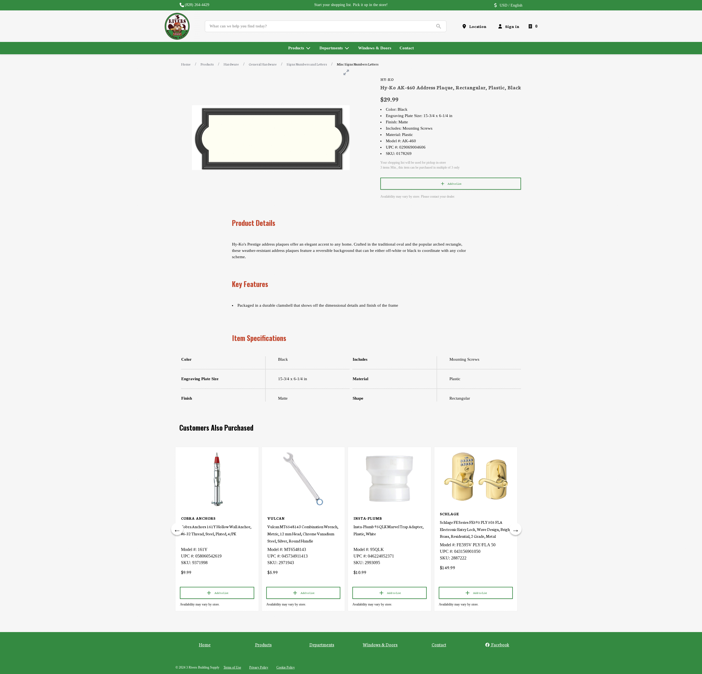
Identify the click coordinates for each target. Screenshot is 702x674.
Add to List (455, 183)
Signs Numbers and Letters (307, 64)
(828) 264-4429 (197, 5)
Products (207, 64)
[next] (515, 529)
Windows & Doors (380, 644)
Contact (439, 644)
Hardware (231, 64)
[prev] (177, 529)
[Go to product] (217, 478)
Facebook (499, 644)
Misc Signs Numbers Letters (357, 64)
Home (186, 64)
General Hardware (263, 64)
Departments (321, 644)
